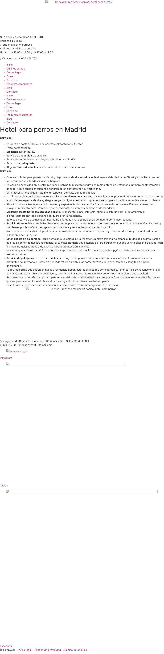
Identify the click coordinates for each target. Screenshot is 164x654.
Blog (9, 87)
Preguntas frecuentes (19, 84)
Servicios (11, 80)
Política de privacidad (47, 649)
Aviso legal (25, 649)
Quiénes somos (15, 68)
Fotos (9, 76)
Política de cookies (75, 649)
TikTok (4, 485)
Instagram (6, 357)
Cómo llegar (13, 72)
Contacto (12, 91)
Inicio (9, 64)
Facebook (6, 646)
